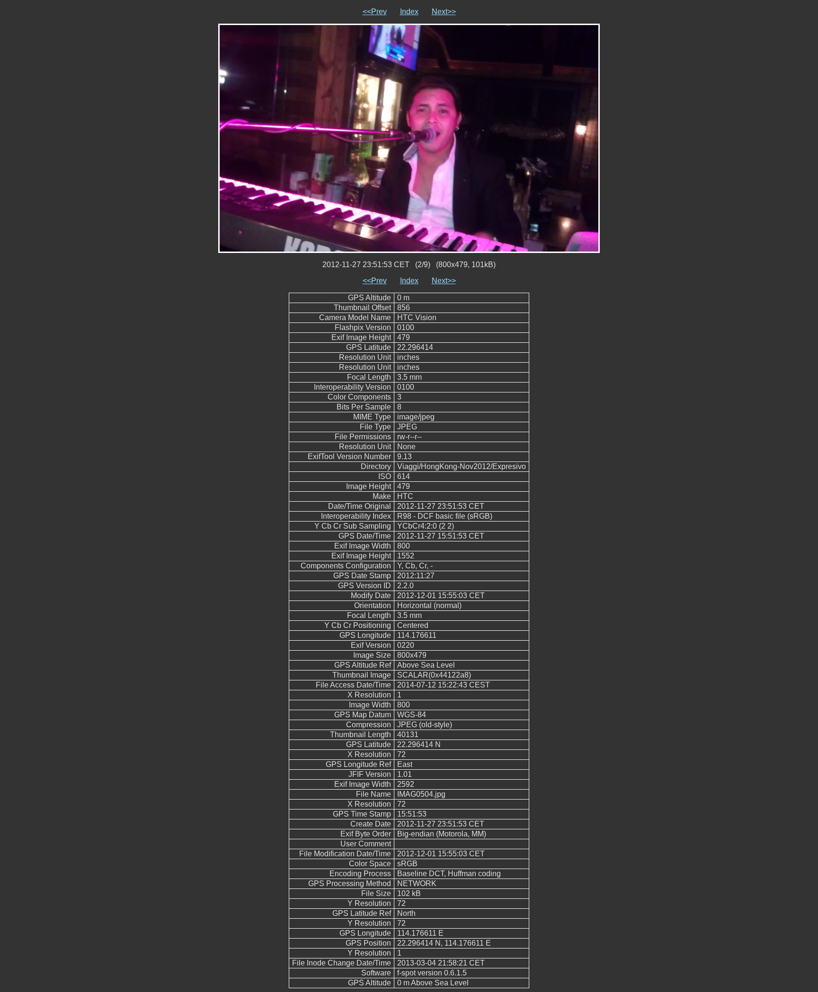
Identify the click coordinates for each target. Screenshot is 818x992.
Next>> (444, 12)
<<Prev (375, 12)
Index (409, 12)
